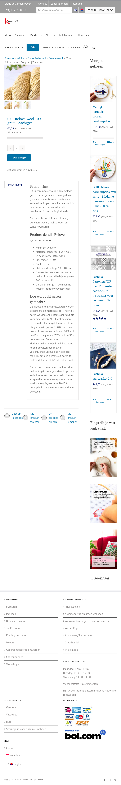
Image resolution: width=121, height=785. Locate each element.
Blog (9, 721)
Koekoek (9, 58)
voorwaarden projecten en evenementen (88, 621)
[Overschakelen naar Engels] (75, 10)
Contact (10, 748)
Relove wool (56, 58)
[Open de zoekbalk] (93, 47)
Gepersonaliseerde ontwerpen (23, 649)
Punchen (11, 614)
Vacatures (11, 714)
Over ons (11, 707)
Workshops (12, 664)
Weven (10, 642)
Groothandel (72, 642)
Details (111, 142)
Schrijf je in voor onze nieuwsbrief (26, 729)
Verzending (71, 628)
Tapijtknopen (13, 628)
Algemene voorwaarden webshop (84, 614)
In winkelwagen (19, 157)
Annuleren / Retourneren (79, 635)
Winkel (21, 58)
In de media (72, 649)
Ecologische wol (36, 58)
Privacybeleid (72, 606)
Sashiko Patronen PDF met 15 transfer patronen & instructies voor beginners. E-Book (103, 291)
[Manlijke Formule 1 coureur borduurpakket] (103, 89)
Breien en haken (15, 621)
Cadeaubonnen (14, 657)
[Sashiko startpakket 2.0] (103, 356)
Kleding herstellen (16, 635)
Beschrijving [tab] (15, 184)
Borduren (11, 606)
